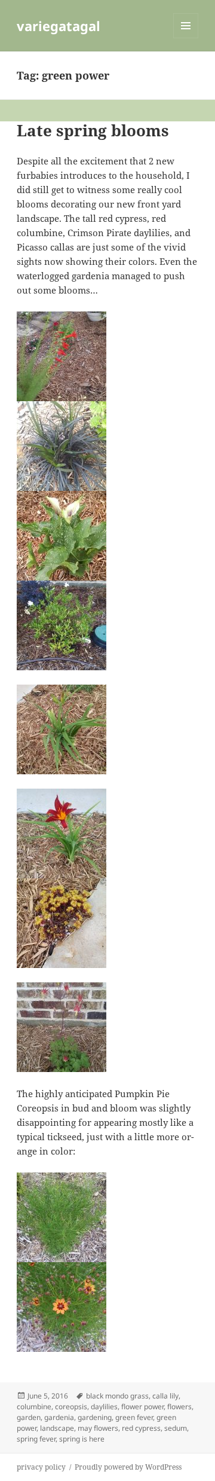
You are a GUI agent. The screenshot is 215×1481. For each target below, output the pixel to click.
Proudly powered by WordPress (128, 1467)
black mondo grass (117, 1396)
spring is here (82, 1439)
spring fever (36, 1439)
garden (29, 1417)
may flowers (98, 1428)
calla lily (165, 1396)
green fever (134, 1417)
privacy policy (41, 1467)
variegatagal (58, 26)
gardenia (59, 1417)
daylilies (104, 1406)
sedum (175, 1428)
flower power (142, 1406)
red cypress (141, 1428)
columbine (34, 1406)
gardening (95, 1417)
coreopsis (71, 1406)
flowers (179, 1406)
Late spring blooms (93, 130)
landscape (57, 1428)
